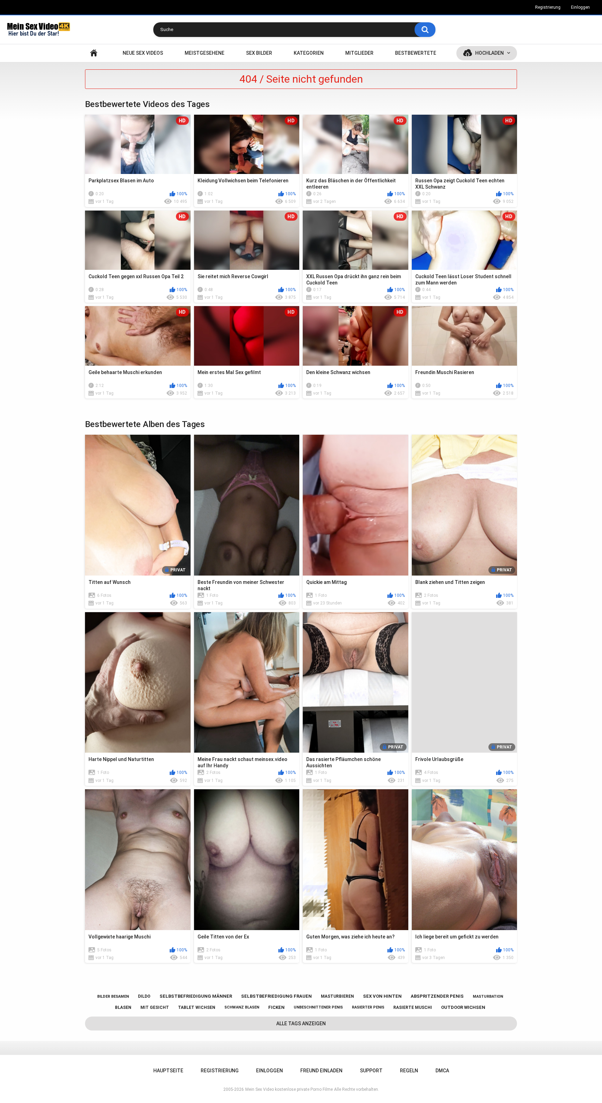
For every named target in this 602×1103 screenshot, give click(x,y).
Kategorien (309, 53)
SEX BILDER (259, 53)
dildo (144, 996)
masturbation (488, 996)
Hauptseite (93, 53)
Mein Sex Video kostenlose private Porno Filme (289, 1089)
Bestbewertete (415, 53)
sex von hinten (382, 996)
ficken (276, 1007)
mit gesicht (154, 1007)
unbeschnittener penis (318, 1007)
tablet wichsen (196, 1007)
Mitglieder (359, 53)
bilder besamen (113, 996)
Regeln (409, 1070)
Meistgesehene (204, 53)
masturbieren (337, 996)
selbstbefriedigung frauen (276, 996)
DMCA (442, 1070)
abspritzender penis (437, 996)
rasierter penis (368, 1007)
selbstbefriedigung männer (196, 996)
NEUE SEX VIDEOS (143, 53)
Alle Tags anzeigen (301, 1023)
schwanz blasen (241, 1007)
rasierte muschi (412, 1007)
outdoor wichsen (463, 1007)
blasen (123, 1007)
